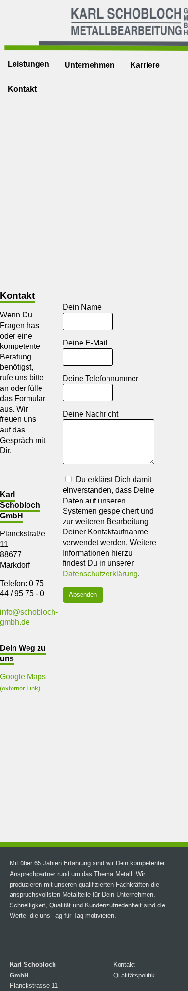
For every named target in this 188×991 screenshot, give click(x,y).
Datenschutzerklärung (100, 574)
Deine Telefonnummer (100, 378)
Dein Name (82, 307)
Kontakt (22, 89)
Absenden (83, 594)
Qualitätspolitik (134, 975)
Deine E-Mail (85, 343)
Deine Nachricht (90, 414)
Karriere (145, 65)
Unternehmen (90, 65)
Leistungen (28, 64)
